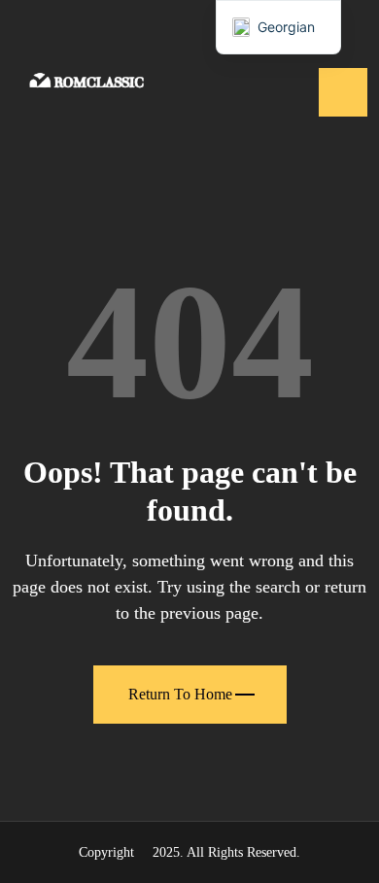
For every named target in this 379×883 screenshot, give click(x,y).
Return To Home (180, 694)
